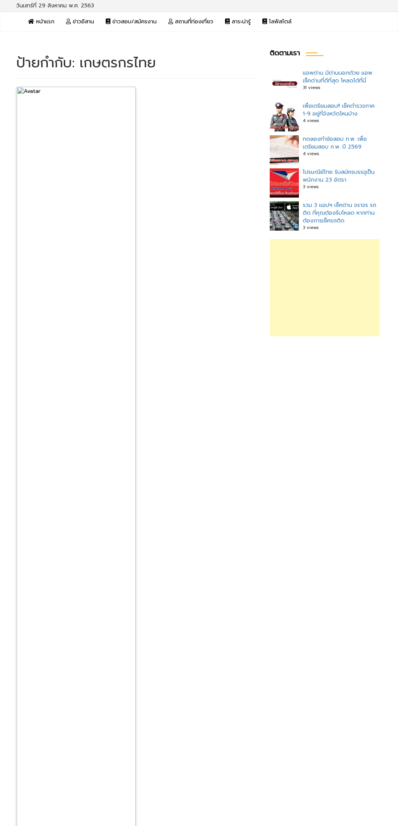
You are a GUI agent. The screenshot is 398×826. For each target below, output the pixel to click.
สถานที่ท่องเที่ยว (193, 22)
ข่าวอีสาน (82, 22)
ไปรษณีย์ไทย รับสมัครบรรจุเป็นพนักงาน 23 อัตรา (339, 176)
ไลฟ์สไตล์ (279, 22)
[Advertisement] (325, 287)
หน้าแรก (44, 22)
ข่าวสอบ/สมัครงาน (133, 22)
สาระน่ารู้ (240, 22)
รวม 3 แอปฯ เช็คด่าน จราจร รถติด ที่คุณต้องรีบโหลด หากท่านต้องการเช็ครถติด (339, 213)
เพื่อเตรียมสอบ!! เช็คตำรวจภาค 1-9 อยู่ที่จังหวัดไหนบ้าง (339, 110)
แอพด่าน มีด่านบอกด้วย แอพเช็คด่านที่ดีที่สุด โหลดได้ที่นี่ (337, 77)
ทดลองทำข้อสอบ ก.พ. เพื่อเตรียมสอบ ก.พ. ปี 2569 (335, 143)
